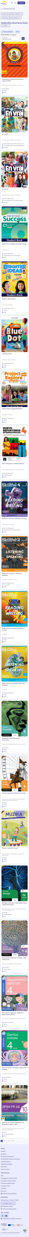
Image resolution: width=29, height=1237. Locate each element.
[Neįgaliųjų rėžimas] (12, 3)
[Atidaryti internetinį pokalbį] (25, 1230)
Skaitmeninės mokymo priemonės (10, 1159)
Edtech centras (5, 1169)
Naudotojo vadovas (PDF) (8, 1181)
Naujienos (3, 1154)
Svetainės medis (5, 1186)
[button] (15, 3)
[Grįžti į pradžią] (2, 8)
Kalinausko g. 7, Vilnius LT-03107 (10, 1200)
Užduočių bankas (6, 1161)
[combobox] (10, 38)
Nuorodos (3, 1188)
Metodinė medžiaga (6, 1164)
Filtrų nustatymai (8, 31)
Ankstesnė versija (8, 1206)
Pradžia (3, 1151)
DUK (2, 1175)
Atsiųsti (5, 25)
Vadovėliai (4, 1166)
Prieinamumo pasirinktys (10, 1193)
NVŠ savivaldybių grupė (9, 1209)
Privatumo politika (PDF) (8, 1183)
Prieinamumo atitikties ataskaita (12, 1218)
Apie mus (3, 1191)
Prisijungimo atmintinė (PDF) (9, 1178)
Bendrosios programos (7, 1156)
